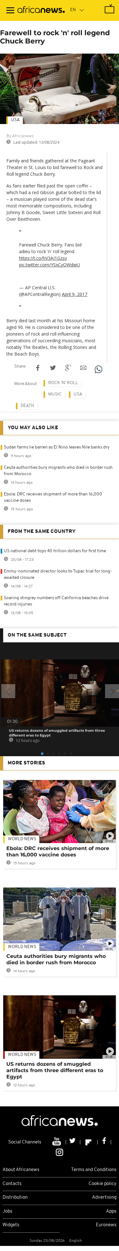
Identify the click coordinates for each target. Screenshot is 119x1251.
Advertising (104, 1197)
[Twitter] (73, 1142)
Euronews (106, 1225)
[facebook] (104, 1142)
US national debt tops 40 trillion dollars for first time (55, 551)
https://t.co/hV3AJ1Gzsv (43, 258)
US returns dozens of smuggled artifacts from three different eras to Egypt (54, 1070)
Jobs (7, 1211)
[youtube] (57, 1142)
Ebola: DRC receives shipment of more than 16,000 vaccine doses (57, 851)
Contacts (12, 1184)
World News (22, 839)
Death (27, 405)
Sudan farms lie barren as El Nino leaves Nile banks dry (56, 447)
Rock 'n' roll (63, 383)
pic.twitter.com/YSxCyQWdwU (49, 265)
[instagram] (59, 1152)
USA (15, 120)
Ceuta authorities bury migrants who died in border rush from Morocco (56, 959)
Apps (111, 1211)
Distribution (15, 1197)
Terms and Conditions (93, 1170)
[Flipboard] (89, 1142)
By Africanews (20, 136)
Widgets (11, 1225)
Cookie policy (102, 1184)
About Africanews (21, 1170)
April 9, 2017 (74, 294)
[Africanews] (41, 10)
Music (55, 394)
